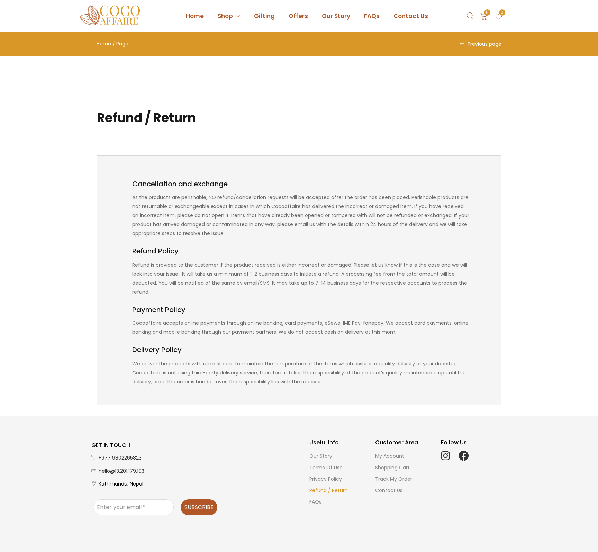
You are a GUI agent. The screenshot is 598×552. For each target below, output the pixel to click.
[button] (484, 16)
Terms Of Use (326, 467)
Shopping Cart (392, 467)
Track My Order (393, 478)
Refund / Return (328, 490)
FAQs (372, 16)
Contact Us (410, 16)
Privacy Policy (325, 478)
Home (195, 16)
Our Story (336, 16)
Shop (226, 16)
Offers (298, 16)
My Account (389, 456)
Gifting (264, 16)
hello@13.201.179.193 (121, 471)
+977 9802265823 (120, 457)
